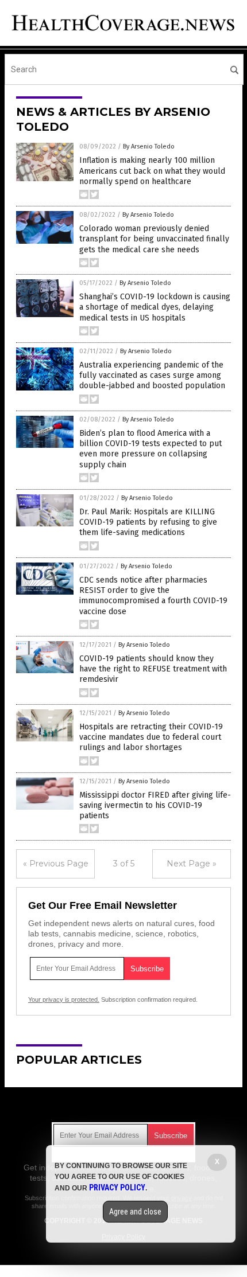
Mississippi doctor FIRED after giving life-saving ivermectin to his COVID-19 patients (155, 805)
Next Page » (192, 863)
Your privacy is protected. (63, 999)
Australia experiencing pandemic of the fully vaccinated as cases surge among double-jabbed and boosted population (152, 375)
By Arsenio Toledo (149, 146)
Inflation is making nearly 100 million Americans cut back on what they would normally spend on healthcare (152, 170)
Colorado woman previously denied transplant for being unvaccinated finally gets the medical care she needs (154, 239)
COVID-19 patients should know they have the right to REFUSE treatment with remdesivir (153, 669)
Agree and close (135, 1211)
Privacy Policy (117, 1187)
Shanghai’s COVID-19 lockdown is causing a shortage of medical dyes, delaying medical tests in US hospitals (154, 307)
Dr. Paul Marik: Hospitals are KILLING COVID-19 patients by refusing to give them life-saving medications (148, 522)
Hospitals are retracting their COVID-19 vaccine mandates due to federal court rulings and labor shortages (151, 737)
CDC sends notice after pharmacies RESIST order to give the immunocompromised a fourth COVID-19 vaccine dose (153, 595)
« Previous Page (55, 863)
